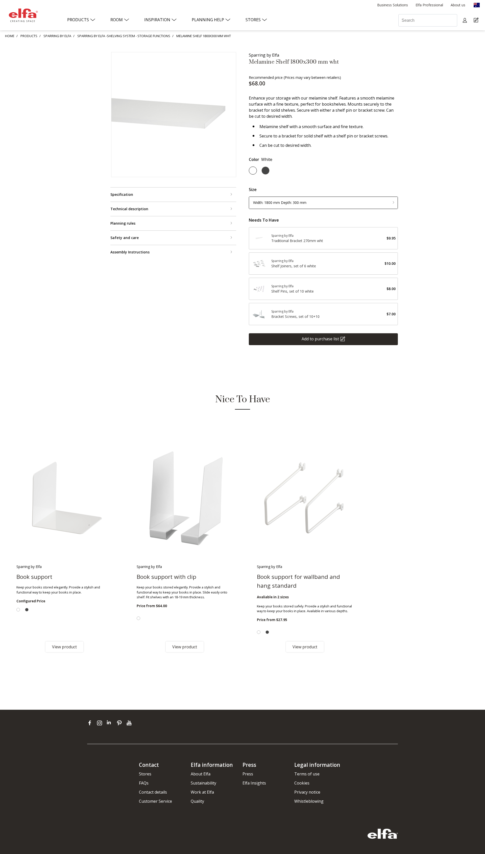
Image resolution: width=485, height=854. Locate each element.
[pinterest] (120, 723)
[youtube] (130, 723)
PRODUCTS (28, 36)
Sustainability (203, 783)
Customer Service (155, 801)
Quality (197, 801)
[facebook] (90, 723)
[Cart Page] (477, 20)
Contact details (153, 792)
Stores (145, 774)
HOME (9, 36)
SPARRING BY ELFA (57, 36)
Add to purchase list (320, 338)
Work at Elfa (202, 792)
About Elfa (200, 774)
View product (64, 647)
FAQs (144, 783)
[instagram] (100, 723)
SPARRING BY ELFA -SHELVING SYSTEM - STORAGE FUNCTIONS (123, 36)
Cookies (301, 783)
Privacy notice (307, 792)
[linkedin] (110, 723)
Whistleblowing (309, 801)
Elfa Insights (254, 783)
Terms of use (307, 774)
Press (248, 774)
